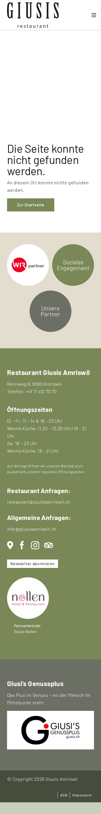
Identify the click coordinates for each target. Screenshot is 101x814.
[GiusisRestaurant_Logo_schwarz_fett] (33, 4)
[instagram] (35, 545)
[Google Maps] (10, 545)
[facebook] (22, 545)
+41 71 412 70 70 (41, 391)
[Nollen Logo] (28, 579)
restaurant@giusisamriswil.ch (38, 502)
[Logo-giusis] (50, 718)
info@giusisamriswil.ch (31, 529)
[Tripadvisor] (48, 545)
